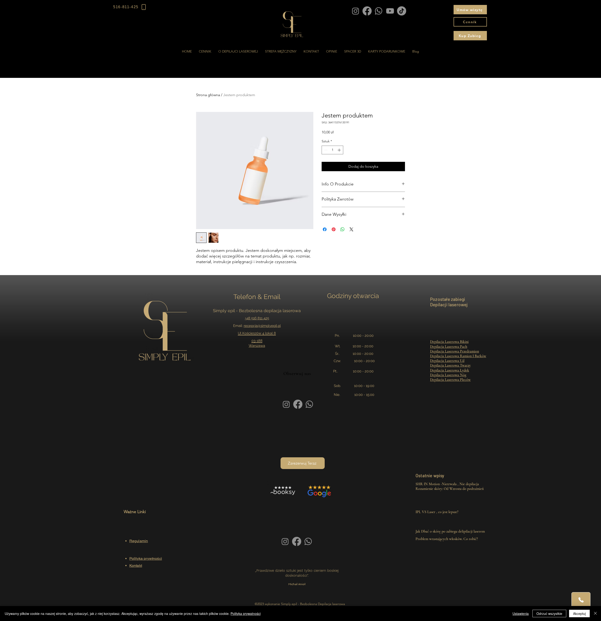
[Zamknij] (595, 613)
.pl (279, 326)
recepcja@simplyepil (260, 326)
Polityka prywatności (246, 613)
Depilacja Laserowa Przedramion (454, 351)
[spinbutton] (332, 150)
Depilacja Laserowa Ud (447, 360)
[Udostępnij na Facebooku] (324, 229)
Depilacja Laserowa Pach (448, 346)
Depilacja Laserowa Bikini (449, 341)
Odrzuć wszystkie (549, 613)
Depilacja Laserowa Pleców (450, 379)
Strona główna (208, 95)
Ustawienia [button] (520, 613)
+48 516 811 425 (257, 318)
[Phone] (580, 599)
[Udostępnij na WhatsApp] (342, 229)
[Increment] (340, 150)
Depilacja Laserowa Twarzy (450, 365)
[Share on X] (351, 229)
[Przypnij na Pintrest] (333, 229)
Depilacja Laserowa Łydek (449, 370)
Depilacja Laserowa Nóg (448, 375)
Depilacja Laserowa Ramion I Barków (458, 356)
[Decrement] (325, 150)
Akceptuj (579, 613)
